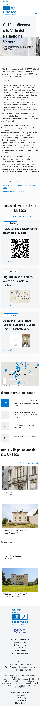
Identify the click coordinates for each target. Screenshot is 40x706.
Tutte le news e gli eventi (20, 216)
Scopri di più (7, 262)
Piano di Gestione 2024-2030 (14, 192)
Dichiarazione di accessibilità (20, 692)
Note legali (21, 695)
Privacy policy (21, 698)
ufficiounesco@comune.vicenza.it (21, 667)
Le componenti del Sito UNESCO (14, 181)
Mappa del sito (20, 703)
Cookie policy (21, 700)
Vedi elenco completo (29, 463)
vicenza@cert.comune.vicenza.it (22, 664)
